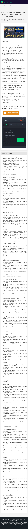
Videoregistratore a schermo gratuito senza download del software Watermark (15, 221)
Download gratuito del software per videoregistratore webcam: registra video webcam (15, 228)
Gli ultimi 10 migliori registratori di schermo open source (15, 501)
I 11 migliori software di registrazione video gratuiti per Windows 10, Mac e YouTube (15, 507)
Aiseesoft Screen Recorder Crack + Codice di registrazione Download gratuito (15, 164)
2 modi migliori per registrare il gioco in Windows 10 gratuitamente (15, 364)
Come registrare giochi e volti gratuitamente (13, 445)
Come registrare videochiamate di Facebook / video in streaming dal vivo (15, 440)
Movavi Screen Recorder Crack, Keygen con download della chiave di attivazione (15, 275)
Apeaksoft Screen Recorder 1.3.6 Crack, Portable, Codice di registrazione (15, 183)
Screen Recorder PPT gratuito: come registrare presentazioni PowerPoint (15, 294)
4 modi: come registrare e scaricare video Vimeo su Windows (15, 340)
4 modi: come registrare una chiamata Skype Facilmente (15, 368)
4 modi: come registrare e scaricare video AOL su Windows (15, 180)
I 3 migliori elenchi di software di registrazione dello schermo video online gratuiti (15, 321)
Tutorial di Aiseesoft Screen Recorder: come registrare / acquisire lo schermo (15, 170)
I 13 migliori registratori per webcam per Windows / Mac (15, 510)
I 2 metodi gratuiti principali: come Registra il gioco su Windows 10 (15, 387)
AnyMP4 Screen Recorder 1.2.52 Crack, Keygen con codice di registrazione (15, 173)
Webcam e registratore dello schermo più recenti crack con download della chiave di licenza (15, 343)
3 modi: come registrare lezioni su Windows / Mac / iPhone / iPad (15, 392)
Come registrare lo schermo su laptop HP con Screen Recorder (15, 432)
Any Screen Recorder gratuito (19, 524)
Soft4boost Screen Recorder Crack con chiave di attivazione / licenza (15, 304)
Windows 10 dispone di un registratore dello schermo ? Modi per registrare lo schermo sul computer (15, 361)
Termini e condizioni (22, 522)
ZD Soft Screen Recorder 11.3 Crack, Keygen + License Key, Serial (15, 351)
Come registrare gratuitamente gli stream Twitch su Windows (15, 472)
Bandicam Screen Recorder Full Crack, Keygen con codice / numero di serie (15, 192)
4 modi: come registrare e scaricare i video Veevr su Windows (15, 330)
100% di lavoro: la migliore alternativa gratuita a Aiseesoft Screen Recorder (15, 324)
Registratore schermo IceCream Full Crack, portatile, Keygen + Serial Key (15, 245)
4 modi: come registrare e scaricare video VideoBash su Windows (15, 337)
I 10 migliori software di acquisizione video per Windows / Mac (15, 504)
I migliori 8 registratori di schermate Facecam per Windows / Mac (15, 494)
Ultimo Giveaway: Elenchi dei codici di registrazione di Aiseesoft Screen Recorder (15, 167)
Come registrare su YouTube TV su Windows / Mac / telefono (15, 408)
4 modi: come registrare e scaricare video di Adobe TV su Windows (15, 161)
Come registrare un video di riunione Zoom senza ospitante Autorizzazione (15, 377)
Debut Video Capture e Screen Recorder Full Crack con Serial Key (15, 211)
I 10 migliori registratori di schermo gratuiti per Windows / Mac (15, 357)
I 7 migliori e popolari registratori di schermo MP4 (15, 491)
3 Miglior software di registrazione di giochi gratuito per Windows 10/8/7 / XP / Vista (15, 157)
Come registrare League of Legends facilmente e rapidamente (15, 395)
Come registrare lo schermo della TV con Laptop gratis (15, 416)
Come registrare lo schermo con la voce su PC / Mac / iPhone (15, 466)
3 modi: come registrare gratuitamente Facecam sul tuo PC (15, 443)
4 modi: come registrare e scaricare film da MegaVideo (15, 266)
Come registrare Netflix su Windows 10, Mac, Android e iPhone (15, 401)
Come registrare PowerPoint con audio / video (14, 410)
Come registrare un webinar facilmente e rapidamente (15, 374)
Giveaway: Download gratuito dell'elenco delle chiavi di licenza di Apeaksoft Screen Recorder (15, 186)
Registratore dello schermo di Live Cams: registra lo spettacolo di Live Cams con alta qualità (15, 253)
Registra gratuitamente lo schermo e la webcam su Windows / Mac (15, 460)
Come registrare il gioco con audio (11, 451)
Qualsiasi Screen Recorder (7, 524)
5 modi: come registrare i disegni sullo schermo (14, 437)
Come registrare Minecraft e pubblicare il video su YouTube (15, 398)
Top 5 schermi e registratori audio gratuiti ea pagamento (15, 485)
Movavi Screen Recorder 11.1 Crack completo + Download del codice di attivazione (15, 272)
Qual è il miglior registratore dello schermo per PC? (15, 195)
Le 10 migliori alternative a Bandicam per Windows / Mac (15, 354)
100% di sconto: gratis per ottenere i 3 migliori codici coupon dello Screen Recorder (15, 297)
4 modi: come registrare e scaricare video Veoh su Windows (15, 333)
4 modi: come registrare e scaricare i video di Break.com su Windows (15, 202)
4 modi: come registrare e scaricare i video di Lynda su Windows (15, 263)
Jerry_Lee (21, 19)
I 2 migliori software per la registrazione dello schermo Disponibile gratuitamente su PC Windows (15, 317)
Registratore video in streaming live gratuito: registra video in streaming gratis (15, 259)
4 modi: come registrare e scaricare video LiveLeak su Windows (15, 256)
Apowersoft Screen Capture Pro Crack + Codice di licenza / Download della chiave (15, 189)
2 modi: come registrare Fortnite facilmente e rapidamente (15, 383)
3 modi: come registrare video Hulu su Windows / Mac (15, 404)
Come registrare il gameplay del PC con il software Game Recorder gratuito (15, 218)
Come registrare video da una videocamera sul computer (15, 380)
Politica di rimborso (17, 523)
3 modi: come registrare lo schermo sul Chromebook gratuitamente (15, 428)
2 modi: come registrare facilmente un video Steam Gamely (15, 469)
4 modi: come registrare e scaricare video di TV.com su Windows (15, 327)
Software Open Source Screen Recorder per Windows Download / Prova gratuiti (15, 291)
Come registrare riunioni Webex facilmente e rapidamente (15, 419)
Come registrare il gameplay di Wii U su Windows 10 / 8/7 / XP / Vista (15, 425)
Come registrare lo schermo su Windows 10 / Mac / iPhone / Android (15, 413)
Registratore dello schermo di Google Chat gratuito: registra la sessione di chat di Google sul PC (15, 239)
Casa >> (2, 5)
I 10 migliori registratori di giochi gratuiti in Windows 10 (15, 498)
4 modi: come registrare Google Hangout (13, 389)
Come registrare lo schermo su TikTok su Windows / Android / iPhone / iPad (15, 435)
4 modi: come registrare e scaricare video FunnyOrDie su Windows (15, 235)
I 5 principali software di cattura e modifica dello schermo (15, 488)
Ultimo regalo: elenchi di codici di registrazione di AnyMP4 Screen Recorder (15, 176)
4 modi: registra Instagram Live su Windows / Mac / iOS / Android (15, 453)
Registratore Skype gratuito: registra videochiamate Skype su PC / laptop (15, 224)
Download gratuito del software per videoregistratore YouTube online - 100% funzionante (15, 347)
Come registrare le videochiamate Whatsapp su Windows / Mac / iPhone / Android (15, 422)
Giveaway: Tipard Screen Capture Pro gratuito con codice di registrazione (15, 313)
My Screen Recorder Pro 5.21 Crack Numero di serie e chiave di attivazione (15, 278)
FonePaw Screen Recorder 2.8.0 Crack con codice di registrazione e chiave (15, 214)
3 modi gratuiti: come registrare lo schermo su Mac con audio (15, 463)
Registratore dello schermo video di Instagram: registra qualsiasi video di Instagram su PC (15, 249)
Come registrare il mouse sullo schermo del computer (15, 456)
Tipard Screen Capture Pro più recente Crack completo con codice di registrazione (15, 310)
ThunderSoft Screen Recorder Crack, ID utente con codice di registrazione (15, 307)
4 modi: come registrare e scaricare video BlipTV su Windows (15, 199)
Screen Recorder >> (8, 5)
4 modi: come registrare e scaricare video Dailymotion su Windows (15, 208)
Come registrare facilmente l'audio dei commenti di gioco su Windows (15, 448)
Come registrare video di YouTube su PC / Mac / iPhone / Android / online (15, 482)
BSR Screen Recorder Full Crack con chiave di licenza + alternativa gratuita (15, 205)
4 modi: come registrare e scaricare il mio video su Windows (15, 282)
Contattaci (24, 523)
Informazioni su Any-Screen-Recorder (9, 522)
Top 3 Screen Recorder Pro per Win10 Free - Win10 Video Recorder (15, 301)
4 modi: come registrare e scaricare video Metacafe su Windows (15, 269)
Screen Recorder (5, 20)
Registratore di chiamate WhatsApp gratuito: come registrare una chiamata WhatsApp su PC (15, 232)
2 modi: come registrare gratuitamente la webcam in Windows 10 (15, 478)
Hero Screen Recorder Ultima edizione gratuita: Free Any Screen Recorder (15, 242)
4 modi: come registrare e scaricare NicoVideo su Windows (15, 285)
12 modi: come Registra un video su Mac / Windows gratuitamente (15, 371)
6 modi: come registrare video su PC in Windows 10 (15, 475)
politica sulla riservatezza (7, 523)
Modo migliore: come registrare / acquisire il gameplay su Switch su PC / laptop (15, 288)
